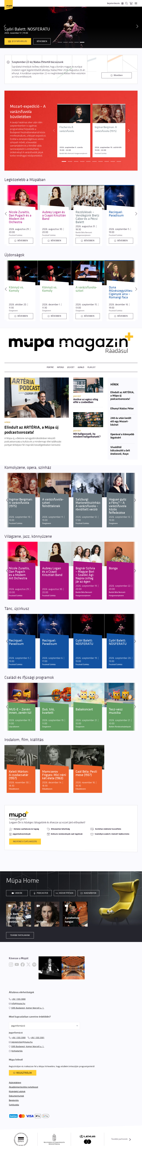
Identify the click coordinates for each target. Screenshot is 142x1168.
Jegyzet (70, 367)
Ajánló (81, 367)
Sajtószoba (14, 1105)
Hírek (114, 384)
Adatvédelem (15, 1082)
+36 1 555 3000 (19, 999)
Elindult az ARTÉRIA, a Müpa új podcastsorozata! (122, 396)
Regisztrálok (24, 1072)
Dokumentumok (16, 1096)
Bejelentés (14, 1100)
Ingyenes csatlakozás (25, 841)
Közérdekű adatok (17, 1091)
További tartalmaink (20, 935)
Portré (50, 367)
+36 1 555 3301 (37, 1037)
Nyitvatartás (17, 1051)
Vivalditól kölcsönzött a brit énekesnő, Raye (120, 450)
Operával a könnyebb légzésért (122, 436)
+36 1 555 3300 (19, 1037)
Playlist (91, 367)
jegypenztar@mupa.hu (22, 1042)
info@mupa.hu (18, 1003)
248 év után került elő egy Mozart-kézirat (120, 421)
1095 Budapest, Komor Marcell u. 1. (27, 1008)
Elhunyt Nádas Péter (122, 408)
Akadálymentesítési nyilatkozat (23, 1087)
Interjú (60, 367)
